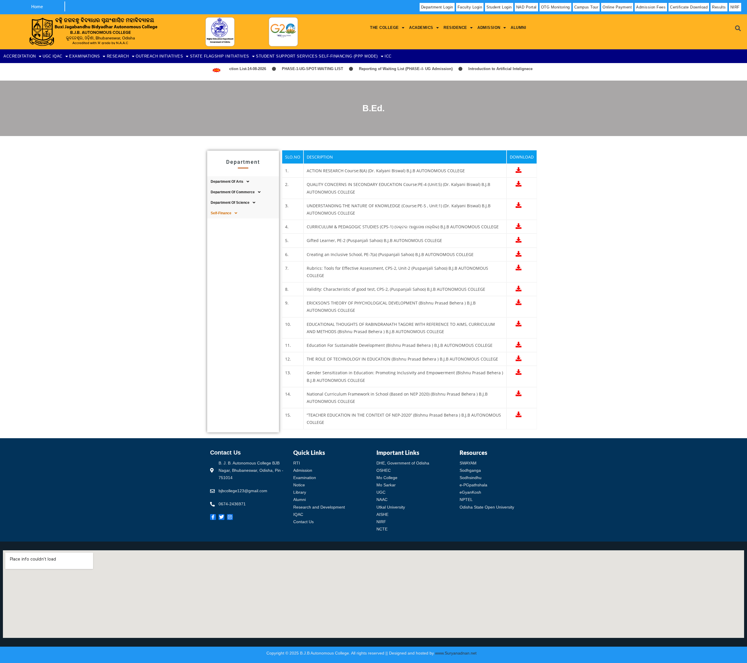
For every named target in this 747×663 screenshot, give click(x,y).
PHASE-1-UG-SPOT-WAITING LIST (299, 69)
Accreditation (20, 56)
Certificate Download (689, 7)
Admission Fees (651, 7)
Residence (455, 27)
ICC (388, 56)
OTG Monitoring (555, 7)
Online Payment (617, 7)
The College (384, 27)
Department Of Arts (227, 182)
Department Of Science (230, 203)
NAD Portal (526, 7)
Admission (488, 27)
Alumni (518, 27)
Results (719, 7)
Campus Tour (586, 7)
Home (37, 6)
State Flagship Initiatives (219, 56)
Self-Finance (221, 213)
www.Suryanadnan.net (456, 653)
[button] (387, 27)
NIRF (735, 7)
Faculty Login (470, 7)
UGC (47, 56)
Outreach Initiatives (159, 56)
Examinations (84, 56)
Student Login (499, 7)
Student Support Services (286, 56)
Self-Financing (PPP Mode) (348, 56)
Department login (437, 7)
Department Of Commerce (233, 192)
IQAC (57, 56)
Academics (421, 27)
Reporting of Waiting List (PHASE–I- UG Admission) (393, 69)
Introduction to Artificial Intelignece (487, 69)
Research (118, 56)
